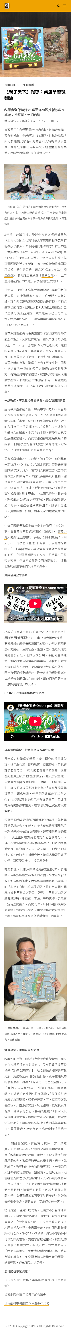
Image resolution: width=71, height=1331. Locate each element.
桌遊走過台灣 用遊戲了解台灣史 (25, 1294)
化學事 (57, 357)
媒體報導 (28, 84)
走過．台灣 (29, 252)
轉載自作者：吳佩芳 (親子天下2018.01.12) (32, 121)
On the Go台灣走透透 (35, 464)
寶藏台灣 (47, 275)
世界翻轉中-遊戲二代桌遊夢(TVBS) (26, 1303)
